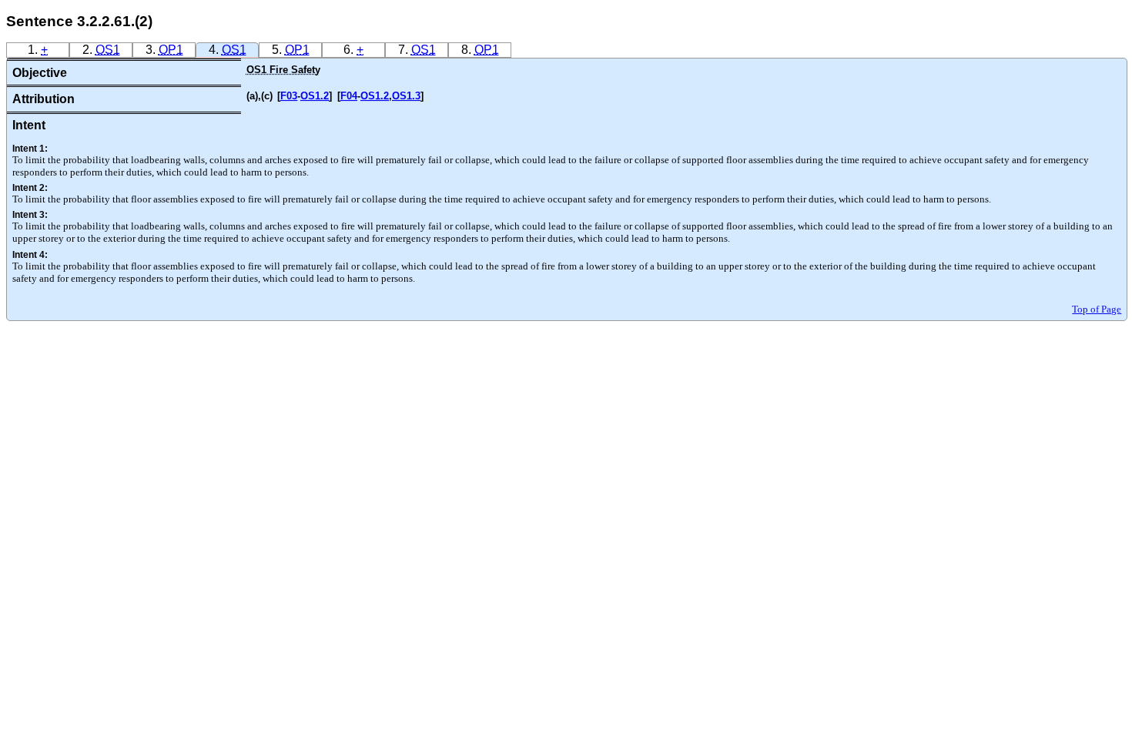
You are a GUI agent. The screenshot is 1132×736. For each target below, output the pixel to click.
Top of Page (1096, 309)
